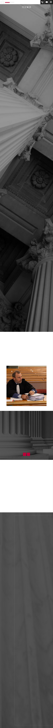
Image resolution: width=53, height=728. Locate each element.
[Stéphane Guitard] (26, 386)
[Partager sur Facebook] (23, 7)
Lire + (19, 361)
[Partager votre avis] (27, 7)
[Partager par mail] (30, 7)
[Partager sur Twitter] (25, 7)
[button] (51, 2)
